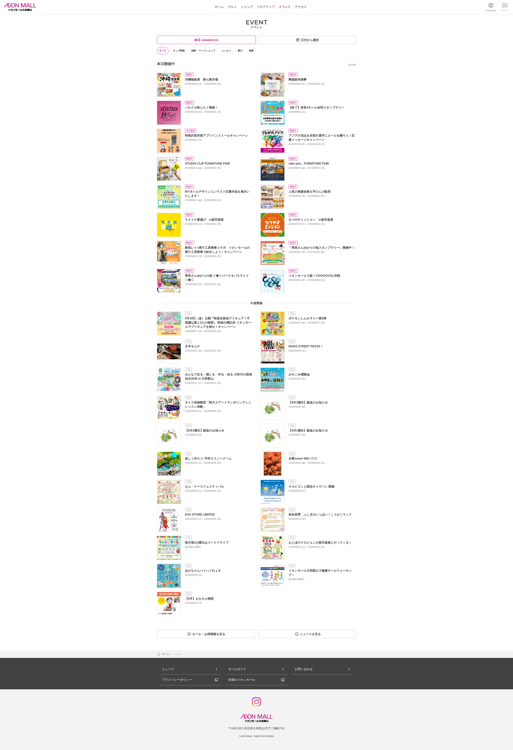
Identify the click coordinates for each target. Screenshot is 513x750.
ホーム (166, 654)
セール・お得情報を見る (208, 634)
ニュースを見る (310, 634)
